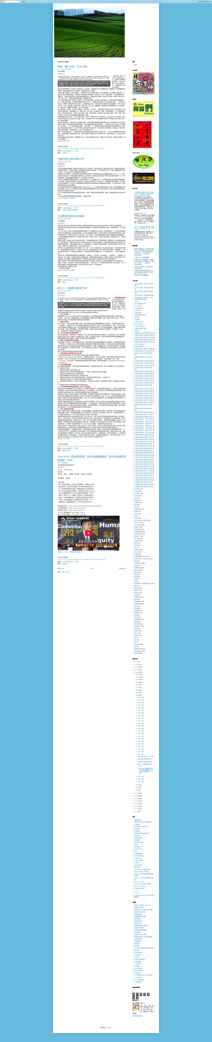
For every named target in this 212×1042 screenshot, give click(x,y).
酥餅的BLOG (138, 923)
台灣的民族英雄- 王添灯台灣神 (143, 357)
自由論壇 (136, 509)
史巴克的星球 (138, 952)
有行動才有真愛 (138, 842)
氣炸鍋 (136, 554)
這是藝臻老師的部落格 (140, 925)
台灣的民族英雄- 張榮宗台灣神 (143, 389)
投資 (135, 516)
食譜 (135, 545)
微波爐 (136, 595)
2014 (136, 801)
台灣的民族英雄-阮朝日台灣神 (143, 437)
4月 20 (140, 723)
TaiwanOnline (138, 977)
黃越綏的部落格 (138, 907)
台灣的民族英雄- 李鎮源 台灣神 (143, 371)
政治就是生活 (138, 534)
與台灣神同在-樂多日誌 (141, 826)
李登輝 (136, 518)
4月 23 (140, 715)
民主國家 (136, 493)
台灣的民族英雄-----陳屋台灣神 (143, 423)
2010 (136, 811)
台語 (135, 331)
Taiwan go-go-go (139, 881)
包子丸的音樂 (138, 968)
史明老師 (136, 489)
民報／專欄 (66, 141)
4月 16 (140, 731)
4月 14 (140, 736)
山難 (135, 317)
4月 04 (140, 781)
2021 (136, 664)
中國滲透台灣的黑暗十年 (70, 159)
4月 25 (140, 710)
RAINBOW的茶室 (139, 888)
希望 (135, 851)
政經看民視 (65, 463)
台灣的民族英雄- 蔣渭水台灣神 (143, 412)
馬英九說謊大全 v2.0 (140, 213)
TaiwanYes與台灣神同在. (141, 872)
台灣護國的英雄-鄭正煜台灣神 (143, 484)
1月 (137, 790)
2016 (136, 796)
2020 (136, 667)
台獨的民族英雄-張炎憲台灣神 (143, 337)
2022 (136, 662)
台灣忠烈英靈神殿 (139, 959)
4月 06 (140, 776)
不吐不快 (60, 69)
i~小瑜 (136, 890)
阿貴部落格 (137, 919)
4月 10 (140, 746)
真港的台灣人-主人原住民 (141, 559)
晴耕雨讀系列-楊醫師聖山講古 (143, 583)
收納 (135, 507)
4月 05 (140, 779)
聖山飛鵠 (136, 831)
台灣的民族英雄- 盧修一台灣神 (143, 414)
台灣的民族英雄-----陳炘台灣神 (143, 421)
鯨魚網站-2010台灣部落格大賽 (143, 910)
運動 (135, 608)
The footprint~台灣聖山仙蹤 (142, 869)
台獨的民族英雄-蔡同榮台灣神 (143, 340)
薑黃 (135, 646)
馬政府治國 (137, 563)
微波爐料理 (137, 597)
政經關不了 (137, 536)
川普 (135, 319)
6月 (137, 690)
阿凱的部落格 (138, 921)
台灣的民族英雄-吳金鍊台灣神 (143, 435)
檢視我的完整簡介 (137, 1016)
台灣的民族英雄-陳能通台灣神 (143, 460)
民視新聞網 (137, 941)
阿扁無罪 (136, 529)
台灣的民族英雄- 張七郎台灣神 (143, 385)
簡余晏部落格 (138, 939)
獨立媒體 (136, 840)
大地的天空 (137, 858)
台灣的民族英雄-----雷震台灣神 (143, 428)
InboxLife (137, 893)
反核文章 (136, 324)
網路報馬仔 (137, 626)
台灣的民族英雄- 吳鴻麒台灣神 (143, 361)
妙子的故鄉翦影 (138, 856)
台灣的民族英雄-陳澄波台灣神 (143, 466)
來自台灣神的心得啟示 (140, 520)
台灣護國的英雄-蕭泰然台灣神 (143, 486)
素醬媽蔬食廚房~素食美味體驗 (143, 937)
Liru (144, 1003)
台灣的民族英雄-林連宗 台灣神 (143, 444)
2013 (136, 803)
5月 (137, 692)
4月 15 (140, 733)
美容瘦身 (136, 541)
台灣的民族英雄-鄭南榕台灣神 (143, 473)
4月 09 (140, 749)
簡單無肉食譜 (138, 649)
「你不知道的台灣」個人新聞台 (143, 975)
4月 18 (140, 728)
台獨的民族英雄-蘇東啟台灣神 (143, 342)
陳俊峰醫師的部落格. (140, 916)
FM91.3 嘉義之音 (139, 979)
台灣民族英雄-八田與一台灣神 (143, 349)
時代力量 (136, 552)
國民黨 (70, 210)
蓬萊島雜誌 (137, 932)
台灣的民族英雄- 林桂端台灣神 (143, 376)
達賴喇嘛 (136, 613)
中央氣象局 (137, 973)
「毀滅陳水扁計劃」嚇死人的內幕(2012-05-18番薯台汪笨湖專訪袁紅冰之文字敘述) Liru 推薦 (144, 194)
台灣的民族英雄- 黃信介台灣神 (143, 393)
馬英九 (136, 565)
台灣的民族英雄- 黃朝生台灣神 (143, 395)
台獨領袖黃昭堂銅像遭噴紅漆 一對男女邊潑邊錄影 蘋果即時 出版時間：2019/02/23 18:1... (144, 272)
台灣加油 (64, 153)
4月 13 (140, 739)
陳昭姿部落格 (138, 914)
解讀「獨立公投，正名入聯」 (73, 66)
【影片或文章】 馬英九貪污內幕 (143, 284)
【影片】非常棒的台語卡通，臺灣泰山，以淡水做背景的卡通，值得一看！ (144, 228)
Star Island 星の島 (139, 886)
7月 (137, 687)
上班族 (136, 312)
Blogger (109, 1028)
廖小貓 (136, 617)
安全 (135, 504)
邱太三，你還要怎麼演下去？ (73, 288)
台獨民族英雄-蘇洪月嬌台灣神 (143, 333)
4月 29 (140, 700)
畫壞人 (136, 586)
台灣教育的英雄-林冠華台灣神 (143, 480)
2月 (137, 787)
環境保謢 (136, 644)
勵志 (135, 642)
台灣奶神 (136, 862)
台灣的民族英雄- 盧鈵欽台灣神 (143, 417)
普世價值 (136, 946)
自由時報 (136, 829)
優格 (135, 640)
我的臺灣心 (137, 847)
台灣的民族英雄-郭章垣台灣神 (143, 453)
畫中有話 (136, 836)
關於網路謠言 (138, 651)
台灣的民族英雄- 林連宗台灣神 (143, 378)
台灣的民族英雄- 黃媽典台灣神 (143, 398)
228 (135, 301)
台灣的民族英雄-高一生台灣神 (143, 446)
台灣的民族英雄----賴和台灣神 (143, 430)
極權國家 (75, 210)
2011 (136, 809)
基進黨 (136, 574)
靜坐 (135, 637)
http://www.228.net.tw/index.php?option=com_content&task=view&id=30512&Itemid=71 (81, 148)
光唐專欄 (136, 502)
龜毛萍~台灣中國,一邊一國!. (142, 905)
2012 (136, 806)
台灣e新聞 (137, 964)
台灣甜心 (136, 957)
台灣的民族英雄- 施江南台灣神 (143, 380)
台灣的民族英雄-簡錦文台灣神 (143, 478)
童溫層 (136, 590)
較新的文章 (60, 568)
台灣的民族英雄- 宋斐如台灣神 (143, 363)
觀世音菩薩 (137, 653)
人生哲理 (136, 308)
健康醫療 (136, 568)
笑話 (135, 561)
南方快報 (136, 966)
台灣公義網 (137, 961)
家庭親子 (136, 550)
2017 (136, 793)
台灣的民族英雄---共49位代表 (143, 432)
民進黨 (64, 450)
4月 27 (140, 705)
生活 (135, 498)
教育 (135, 577)
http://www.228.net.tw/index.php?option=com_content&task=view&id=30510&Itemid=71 (81, 205)
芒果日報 (136, 824)
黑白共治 (136, 592)
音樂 (135, 543)
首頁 (91, 568)
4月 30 (140, 697)
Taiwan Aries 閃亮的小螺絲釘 (142, 884)
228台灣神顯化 (138, 304)
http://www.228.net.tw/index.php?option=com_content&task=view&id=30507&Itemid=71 (81, 446)
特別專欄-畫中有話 (139, 556)
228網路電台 (138, 982)
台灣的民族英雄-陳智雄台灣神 (143, 464)
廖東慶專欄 (137, 619)
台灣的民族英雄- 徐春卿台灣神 (143, 383)
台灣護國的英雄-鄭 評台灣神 (142, 482)
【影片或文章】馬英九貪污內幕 (143, 291)
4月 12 (140, 741)
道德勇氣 (136, 610)
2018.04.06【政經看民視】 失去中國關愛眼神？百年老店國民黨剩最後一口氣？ (145, 771)
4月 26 (140, 708)
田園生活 (136, 500)
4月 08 (140, 751)
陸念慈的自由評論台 (140, 912)
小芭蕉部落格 (138, 854)
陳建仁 (136, 579)
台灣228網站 (138, 865)
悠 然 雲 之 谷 (138, 849)
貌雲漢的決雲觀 (138, 928)
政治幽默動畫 (138, 532)
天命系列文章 (138, 326)
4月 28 (140, 702)
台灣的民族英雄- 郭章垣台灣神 (143, 391)
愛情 (135, 599)
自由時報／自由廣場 (69, 198)
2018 (136, 672)
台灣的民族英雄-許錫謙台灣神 (143, 450)
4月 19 (140, 726)
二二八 (136, 306)
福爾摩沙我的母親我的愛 (141, 833)
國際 (135, 572)
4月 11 (140, 744)
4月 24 (140, 713)
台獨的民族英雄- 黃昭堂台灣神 (143, 335)
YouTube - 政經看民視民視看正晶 (72, 552)
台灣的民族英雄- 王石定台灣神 (143, 351)
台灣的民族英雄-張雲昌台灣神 (143, 448)
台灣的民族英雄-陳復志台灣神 (143, 462)
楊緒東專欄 (137, 601)
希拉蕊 (136, 514)
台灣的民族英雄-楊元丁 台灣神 (143, 471)
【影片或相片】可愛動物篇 (142, 295)
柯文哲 (136, 538)
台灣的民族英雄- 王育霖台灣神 (143, 353)
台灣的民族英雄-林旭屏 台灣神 (143, 439)
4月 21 (140, 720)
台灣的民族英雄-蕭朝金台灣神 (143, 475)
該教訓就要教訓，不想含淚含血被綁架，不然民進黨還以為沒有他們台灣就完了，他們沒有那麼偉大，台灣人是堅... (144, 251)
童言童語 (136, 588)
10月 (137, 679)
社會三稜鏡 (137, 525)
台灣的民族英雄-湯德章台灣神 (143, 468)
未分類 (136, 491)
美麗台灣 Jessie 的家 (140, 934)
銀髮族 (136, 628)
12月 (137, 674)
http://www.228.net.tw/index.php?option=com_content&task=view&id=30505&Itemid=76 (81, 559)
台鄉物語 (70, 12)
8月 (137, 685)
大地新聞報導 (138, 315)
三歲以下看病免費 (139, 267)
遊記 (135, 606)
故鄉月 (136, 844)
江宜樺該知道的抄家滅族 (70, 216)
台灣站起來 (137, 955)
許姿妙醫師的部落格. (140, 930)
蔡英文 (68, 450)
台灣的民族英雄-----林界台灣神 (143, 419)
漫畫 (135, 622)
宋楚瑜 (136, 511)
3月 (137, 785)
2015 (136, 798)
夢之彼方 (136, 950)
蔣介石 (136, 633)
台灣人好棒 (137, 344)
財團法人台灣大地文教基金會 (142, 822)
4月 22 (140, 718)
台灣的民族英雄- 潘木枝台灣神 (143, 408)
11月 (137, 677)
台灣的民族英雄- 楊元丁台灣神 (143, 400)
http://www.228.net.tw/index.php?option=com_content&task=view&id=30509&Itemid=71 (81, 277)
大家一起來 (67, 69)
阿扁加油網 (137, 820)
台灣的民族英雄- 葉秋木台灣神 (143, 402)
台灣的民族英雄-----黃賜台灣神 (143, 426)
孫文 (135, 547)
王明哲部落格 (138, 838)
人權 (135, 310)
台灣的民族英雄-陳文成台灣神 (143, 455)
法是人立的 (137, 522)
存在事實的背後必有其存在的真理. (144, 948)
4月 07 (140, 754)
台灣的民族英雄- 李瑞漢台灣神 (143, 368)
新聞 (59, 463)
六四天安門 (137, 322)
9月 (137, 682)
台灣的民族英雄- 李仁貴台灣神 (143, 365)
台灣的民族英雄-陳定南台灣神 (143, 457)
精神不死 (136, 624)
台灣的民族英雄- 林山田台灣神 (143, 374)
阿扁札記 (136, 527)
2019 (136, 670)
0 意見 (76, 151)
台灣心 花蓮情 (138, 860)
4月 (137, 695)
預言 (135, 615)
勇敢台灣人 (137, 867)
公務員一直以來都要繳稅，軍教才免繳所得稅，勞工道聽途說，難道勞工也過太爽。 (144, 261)
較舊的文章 (122, 568)
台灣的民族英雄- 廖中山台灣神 (143, 405)
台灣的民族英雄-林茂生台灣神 (143, 441)
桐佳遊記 (136, 943)
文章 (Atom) (65, 572)
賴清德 (136, 635)
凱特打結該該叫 (138, 970)
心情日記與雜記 (138, 328)
